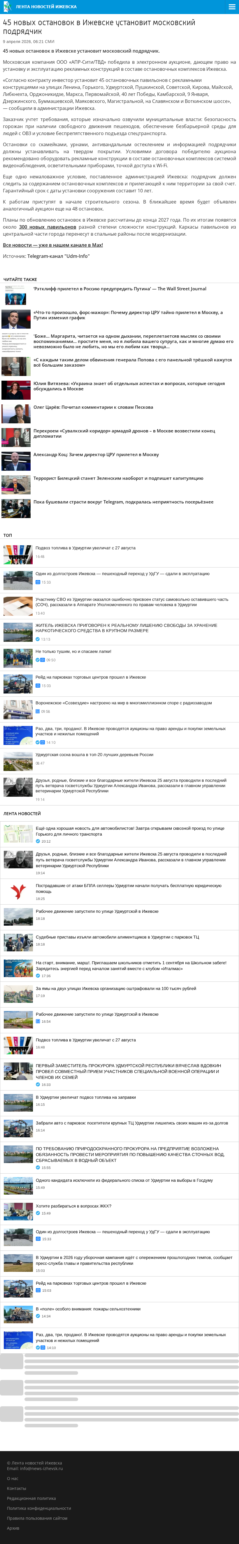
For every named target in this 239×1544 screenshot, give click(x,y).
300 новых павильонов (47, 227)
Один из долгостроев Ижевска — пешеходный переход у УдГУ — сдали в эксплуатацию (123, 573)
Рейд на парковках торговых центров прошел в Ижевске (91, 677)
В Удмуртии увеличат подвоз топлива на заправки (86, 1097)
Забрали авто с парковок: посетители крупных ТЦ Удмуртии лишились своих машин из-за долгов (132, 1123)
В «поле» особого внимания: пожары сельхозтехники (88, 1309)
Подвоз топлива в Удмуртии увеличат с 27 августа (86, 548)
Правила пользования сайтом (37, 1518)
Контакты (16, 1488)
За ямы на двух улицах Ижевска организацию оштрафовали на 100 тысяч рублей (116, 988)
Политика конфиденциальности (39, 1508)
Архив (13, 1528)
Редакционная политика (31, 1498)
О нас (12, 1478)
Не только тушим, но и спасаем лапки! (73, 651)
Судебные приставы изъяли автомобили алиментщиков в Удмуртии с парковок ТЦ (117, 937)
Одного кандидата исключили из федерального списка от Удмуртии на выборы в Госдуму (124, 1180)
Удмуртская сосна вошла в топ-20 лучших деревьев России (94, 754)
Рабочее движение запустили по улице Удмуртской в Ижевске (97, 911)
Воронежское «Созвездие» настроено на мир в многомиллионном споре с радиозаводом (124, 703)
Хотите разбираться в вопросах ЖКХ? (73, 1206)
